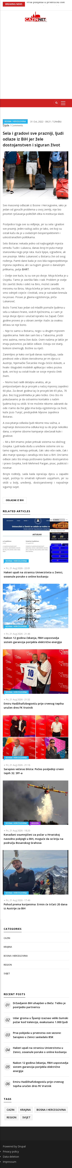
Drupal (22, 1146)
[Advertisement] (36, 62)
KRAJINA (8, 946)
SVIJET (7, 973)
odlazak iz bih (15, 500)
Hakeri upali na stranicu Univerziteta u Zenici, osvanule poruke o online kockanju (40, 1050)
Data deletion (11, 1156)
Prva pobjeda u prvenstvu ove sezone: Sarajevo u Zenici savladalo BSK (37, 1035)
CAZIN (7, 938)
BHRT (25, 269)
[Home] (36, 16)
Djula (6, 125)
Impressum (9, 1161)
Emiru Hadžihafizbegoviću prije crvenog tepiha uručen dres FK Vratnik (38, 1084)
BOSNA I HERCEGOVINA (15, 121)
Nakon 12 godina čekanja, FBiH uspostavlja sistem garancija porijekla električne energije (40, 1067)
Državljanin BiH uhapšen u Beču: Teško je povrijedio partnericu (39, 1005)
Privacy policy (11, 1151)
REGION (35, 823)
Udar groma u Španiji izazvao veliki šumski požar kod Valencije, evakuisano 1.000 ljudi (40, 1020)
